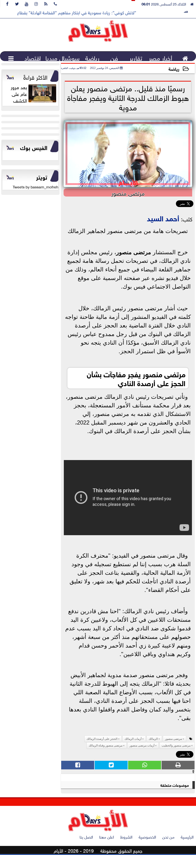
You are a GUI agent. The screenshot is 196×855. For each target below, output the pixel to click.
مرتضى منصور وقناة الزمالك (105, 745)
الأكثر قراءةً (35, 76)
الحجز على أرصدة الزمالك (102, 739)
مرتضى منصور (133, 252)
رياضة (174, 69)
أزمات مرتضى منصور (142, 745)
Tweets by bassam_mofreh (35, 186)
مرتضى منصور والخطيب (176, 745)
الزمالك (153, 739)
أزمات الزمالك (133, 739)
